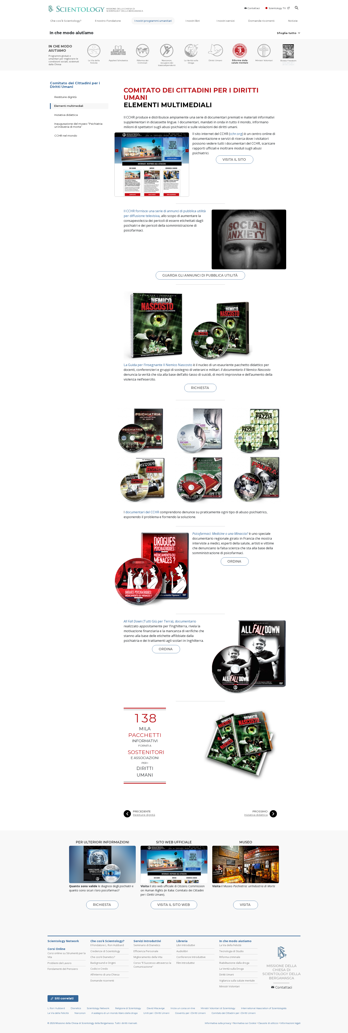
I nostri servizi (225, 20)
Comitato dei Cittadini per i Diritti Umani (75, 85)
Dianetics (76, 1008)
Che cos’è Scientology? (65, 20)
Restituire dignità (144, 814)
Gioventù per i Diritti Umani (190, 1013)
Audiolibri (182, 951)
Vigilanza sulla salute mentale (237, 980)
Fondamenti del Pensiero (63, 969)
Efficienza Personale (146, 951)
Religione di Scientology (128, 1008)
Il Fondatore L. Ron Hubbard (107, 945)
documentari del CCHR (142, 512)
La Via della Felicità (230, 945)
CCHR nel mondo (65, 135)
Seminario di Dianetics (147, 945)
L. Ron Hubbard (56, 1008)
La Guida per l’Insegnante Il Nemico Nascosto (158, 365)
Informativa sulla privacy (218, 1023)
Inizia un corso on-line (183, 1008)
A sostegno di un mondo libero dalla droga (114, 1013)
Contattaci (253, 8)
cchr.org (236, 134)
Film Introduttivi (185, 963)
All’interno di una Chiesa (104, 974)
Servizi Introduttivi (147, 941)
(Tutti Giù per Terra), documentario (160, 621)
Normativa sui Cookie (244, 1023)
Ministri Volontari (229, 986)
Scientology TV (277, 8)
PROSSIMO (260, 811)
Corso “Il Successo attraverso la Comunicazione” (152, 964)
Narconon (80, 1013)
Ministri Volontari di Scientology (218, 1008)
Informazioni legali (290, 1023)
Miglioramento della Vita (148, 957)
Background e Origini (103, 963)
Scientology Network (63, 941)
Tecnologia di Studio (231, 951)
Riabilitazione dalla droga (234, 963)
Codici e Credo (99, 968)
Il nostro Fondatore (108, 20)
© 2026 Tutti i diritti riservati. (93, 1023)
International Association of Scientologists (263, 1008)
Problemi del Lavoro (59, 963)
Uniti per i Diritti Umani (156, 1013)
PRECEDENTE (142, 811)
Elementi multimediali (68, 105)
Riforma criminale (229, 957)
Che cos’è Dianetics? (102, 957)
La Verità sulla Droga (231, 968)
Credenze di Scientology (105, 951)
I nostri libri (192, 20)
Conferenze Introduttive (191, 957)
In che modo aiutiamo (71, 33)
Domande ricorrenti (261, 20)
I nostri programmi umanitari (153, 20)
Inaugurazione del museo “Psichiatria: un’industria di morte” (78, 125)
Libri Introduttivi (185, 945)
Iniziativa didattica (256, 814)
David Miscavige (156, 1008)
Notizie (293, 20)
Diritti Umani (226, 974)
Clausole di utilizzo (268, 1023)
